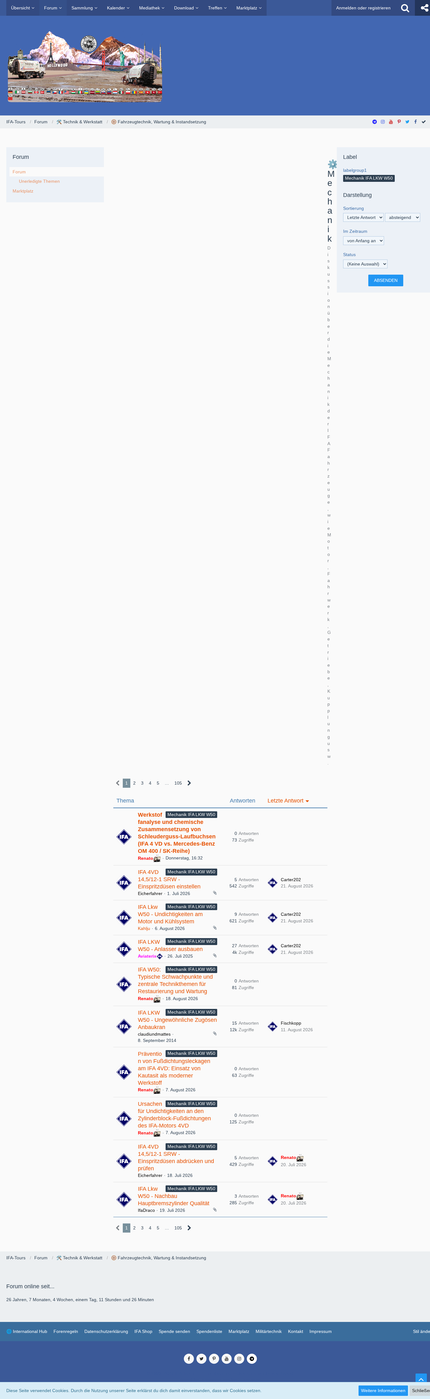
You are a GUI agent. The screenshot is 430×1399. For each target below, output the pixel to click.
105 (178, 783)
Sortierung (353, 208)
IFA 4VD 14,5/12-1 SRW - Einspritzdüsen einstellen (169, 879)
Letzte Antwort (285, 800)
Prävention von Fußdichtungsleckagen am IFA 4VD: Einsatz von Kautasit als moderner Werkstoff (174, 1068)
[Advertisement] (220, 207)
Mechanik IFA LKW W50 (191, 814)
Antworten (242, 800)
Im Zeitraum (355, 231)
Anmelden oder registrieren (363, 7)
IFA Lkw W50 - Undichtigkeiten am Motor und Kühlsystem (170, 914)
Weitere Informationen (383, 1390)
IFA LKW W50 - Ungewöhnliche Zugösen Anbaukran (177, 1020)
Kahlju (144, 928)
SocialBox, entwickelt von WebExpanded (220, 1379)
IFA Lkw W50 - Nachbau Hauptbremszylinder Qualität (173, 1196)
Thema (125, 800)
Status (349, 254)
